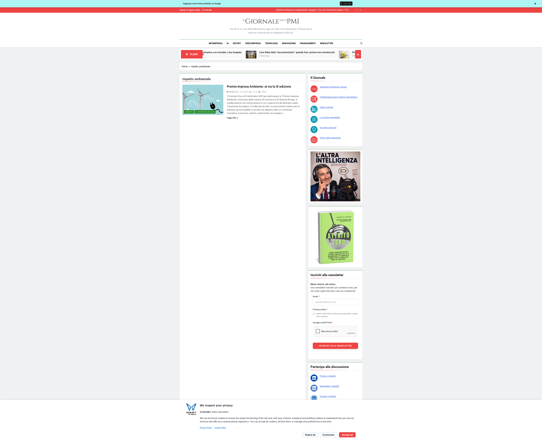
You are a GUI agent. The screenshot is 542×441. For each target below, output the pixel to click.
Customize (329, 434)
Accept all (347, 434)
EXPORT (237, 43)
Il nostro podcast (328, 127)
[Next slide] (360, 10)
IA (228, 43)
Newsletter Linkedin (329, 386)
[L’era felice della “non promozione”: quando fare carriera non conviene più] (221, 56)
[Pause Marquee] (358, 54)
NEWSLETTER (326, 43)
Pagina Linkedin (328, 376)
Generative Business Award (333, 87)
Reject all (310, 434)
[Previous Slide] (356, 10)
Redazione (234, 91)
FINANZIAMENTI (308, 43)
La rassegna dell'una (205, 112)
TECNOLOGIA (271, 43)
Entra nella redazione (330, 137)
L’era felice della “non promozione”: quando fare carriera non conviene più (266, 52)
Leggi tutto (231, 117)
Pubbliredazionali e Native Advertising (338, 97)
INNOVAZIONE (289, 43)
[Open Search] (361, 43)
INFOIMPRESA (215, 43)
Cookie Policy (220, 427)
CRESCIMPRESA (253, 43)
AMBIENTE (189, 112)
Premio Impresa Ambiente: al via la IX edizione (259, 86)
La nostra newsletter (330, 117)
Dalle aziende (326, 107)
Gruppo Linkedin (328, 396)
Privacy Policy (206, 427)
